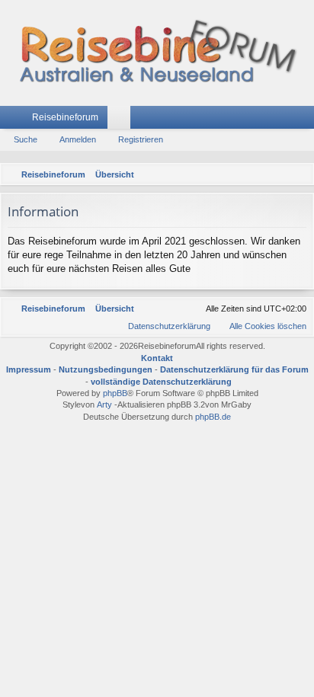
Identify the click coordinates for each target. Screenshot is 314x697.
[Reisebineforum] (157, 53)
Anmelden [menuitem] (282, 120)
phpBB (115, 393)
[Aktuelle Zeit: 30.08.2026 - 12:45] (279, 174)
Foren (122, 120)
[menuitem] (299, 174)
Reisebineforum (65, 117)
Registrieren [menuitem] (305, 120)
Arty (104, 404)
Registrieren (140, 139)
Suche (25, 139)
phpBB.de (213, 416)
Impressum (28, 369)
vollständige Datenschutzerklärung (161, 381)
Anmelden (77, 139)
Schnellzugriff (14, 120)
